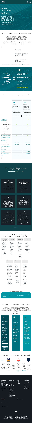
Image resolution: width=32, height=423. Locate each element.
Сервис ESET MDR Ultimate (5, 153)
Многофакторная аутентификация (3, 149)
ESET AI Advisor (3, 151)
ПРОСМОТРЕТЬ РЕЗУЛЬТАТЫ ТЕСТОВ (5, 345)
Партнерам (10, 396)
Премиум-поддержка (27, 382)
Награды (18, 381)
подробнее (16, 227)
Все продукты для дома (3, 381)
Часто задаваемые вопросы (27, 387)
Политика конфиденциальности (20, 417)
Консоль (2, 117)
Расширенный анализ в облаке (5, 137)
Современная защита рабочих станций (4, 120)
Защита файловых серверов (11, 384)
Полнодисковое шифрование (5, 135)
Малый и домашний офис (4, 387)
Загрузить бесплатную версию (4, 389)
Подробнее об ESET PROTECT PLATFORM (22, 87)
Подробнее (17, 115)
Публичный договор (24, 416)
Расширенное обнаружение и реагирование (5, 140)
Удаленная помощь (27, 384)
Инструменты (26, 385)
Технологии (18, 383)
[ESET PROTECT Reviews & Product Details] (18, 362)
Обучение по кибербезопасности (6, 157)
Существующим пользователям (26, 388)
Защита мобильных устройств (4, 385)
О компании (18, 380)
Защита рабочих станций (11, 382)
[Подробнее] (14, 103)
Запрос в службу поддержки (26, 381)
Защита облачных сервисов (11, 391)
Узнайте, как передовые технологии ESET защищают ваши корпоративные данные (16, 64)
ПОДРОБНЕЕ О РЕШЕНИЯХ (6, 22)
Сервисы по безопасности (26, 383)
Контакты (18, 382)
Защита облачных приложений (5, 146)
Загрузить (2, 390)
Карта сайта (16, 416)
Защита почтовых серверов (5, 144)
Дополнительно (17, 142)
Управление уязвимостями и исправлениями (5, 142)
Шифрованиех (11, 389)
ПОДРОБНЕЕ (16, 341)
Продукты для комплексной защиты (3, 383)
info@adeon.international (4, 406)
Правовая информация (8, 416)
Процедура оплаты (9, 417)
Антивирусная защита (4, 384)
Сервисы (10, 393)
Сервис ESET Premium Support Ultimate (5, 156)
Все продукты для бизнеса (11, 381)
